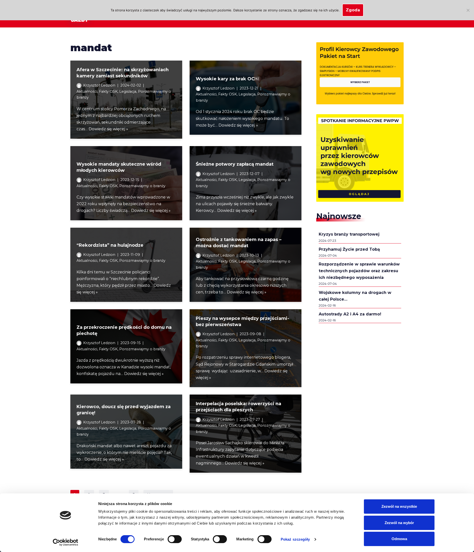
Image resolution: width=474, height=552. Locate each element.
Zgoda (353, 10)
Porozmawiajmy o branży (142, 186)
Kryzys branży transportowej (349, 234)
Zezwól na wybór (399, 523)
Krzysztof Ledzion (99, 85)
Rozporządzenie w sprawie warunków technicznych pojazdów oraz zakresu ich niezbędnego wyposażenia (359, 271)
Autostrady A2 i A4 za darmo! (350, 314)
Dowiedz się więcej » (108, 129)
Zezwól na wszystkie (399, 506)
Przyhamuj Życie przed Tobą (349, 249)
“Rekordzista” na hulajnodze (110, 245)
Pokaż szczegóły (295, 539)
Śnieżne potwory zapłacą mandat (235, 164)
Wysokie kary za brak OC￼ (227, 79)
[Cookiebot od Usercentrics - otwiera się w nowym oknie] (65, 542)
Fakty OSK (108, 91)
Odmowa (399, 539)
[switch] (175, 539)
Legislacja (127, 91)
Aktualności (87, 91)
